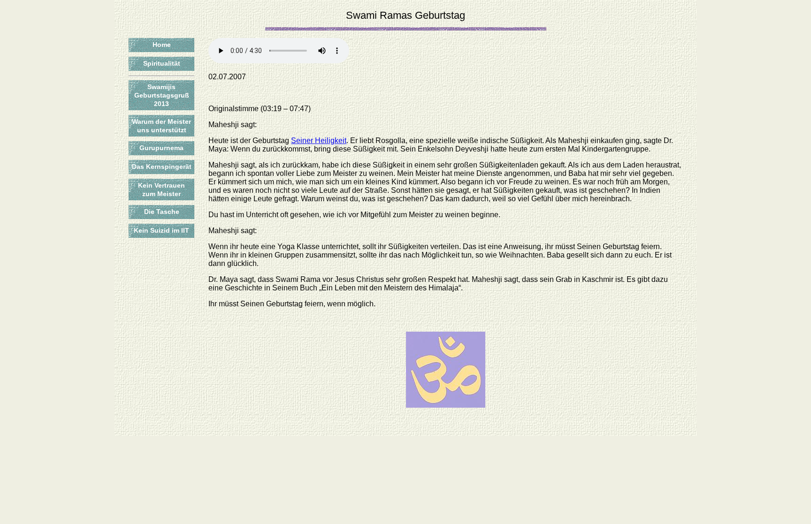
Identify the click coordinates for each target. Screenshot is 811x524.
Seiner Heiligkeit (318, 140)
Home (162, 44)
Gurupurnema (161, 148)
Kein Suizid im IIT (161, 230)
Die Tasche (161, 211)
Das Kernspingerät (161, 166)
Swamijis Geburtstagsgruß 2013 (161, 95)
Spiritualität (161, 63)
